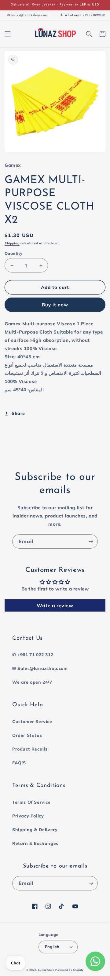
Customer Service (32, 721)
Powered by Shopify (69, 969)
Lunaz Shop (46, 969)
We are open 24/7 (32, 682)
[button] (7, 34)
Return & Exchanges (35, 843)
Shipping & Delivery (34, 829)
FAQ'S (19, 763)
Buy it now (55, 305)
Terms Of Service (31, 802)
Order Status (27, 735)
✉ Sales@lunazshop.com (40, 668)
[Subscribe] (90, 541)
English (52, 946)
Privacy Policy (28, 816)
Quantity (13, 253)
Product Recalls (30, 749)
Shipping (12, 243)
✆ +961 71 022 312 (32, 654)
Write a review (55, 605)
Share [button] (18, 413)
